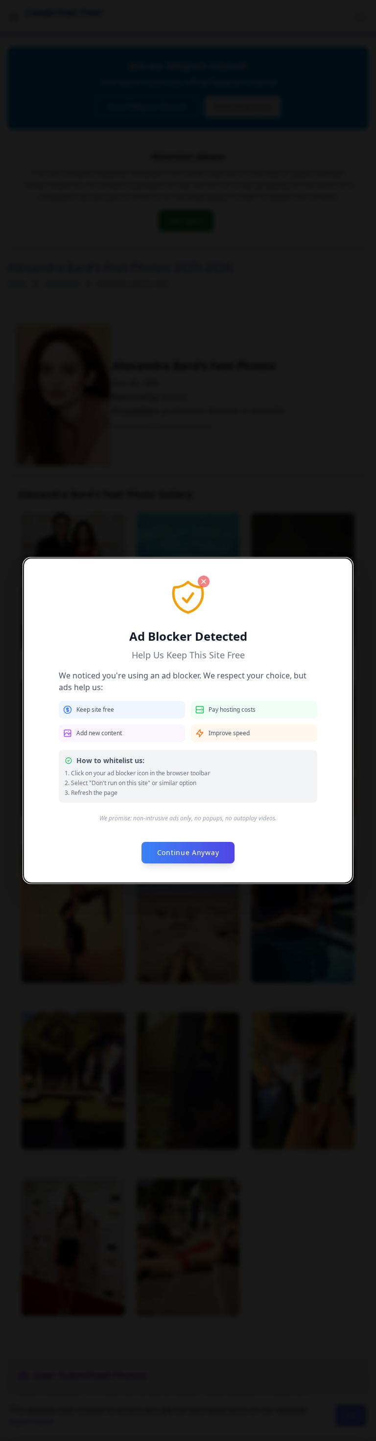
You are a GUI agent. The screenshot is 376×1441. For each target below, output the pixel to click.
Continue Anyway (188, 852)
